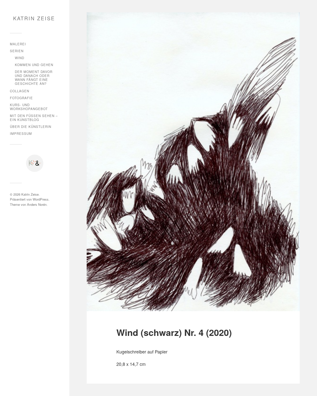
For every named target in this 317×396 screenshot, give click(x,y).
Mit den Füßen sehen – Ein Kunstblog (34, 117)
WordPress (41, 199)
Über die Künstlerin (30, 126)
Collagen (19, 91)
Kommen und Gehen (34, 64)
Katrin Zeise (34, 18)
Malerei (18, 44)
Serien (17, 50)
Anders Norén (37, 204)
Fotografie (21, 97)
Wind (19, 57)
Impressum (21, 133)
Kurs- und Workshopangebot (29, 106)
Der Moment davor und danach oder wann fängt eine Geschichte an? (34, 77)
